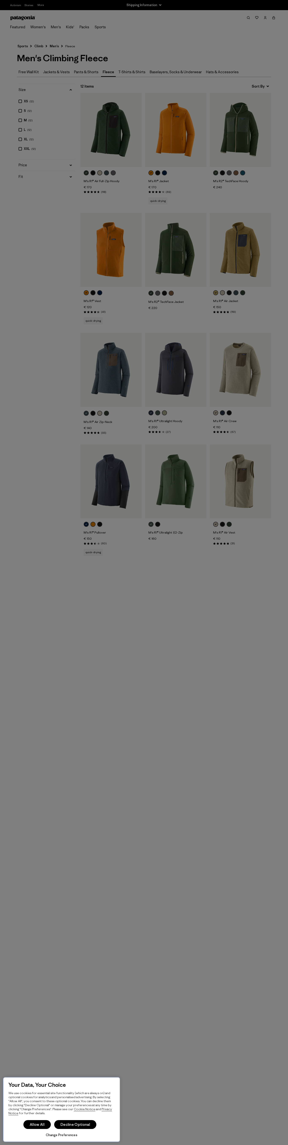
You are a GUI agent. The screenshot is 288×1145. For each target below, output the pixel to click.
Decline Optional (75, 1124)
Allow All (37, 1124)
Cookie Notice (84, 1109)
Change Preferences (61, 1135)
